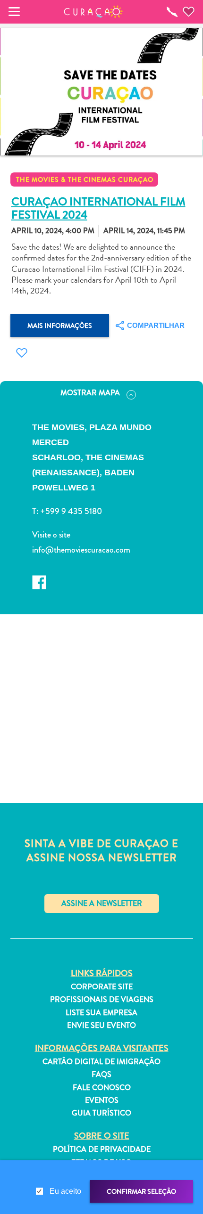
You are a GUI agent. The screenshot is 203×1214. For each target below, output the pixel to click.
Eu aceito (65, 1191)
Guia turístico (101, 1113)
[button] (93, 12)
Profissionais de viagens (101, 999)
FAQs (101, 1074)
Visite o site (51, 535)
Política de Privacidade (102, 1149)
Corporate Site (102, 987)
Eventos (101, 1100)
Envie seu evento (101, 1025)
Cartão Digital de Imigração (101, 1062)
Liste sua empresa (101, 1013)
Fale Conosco (102, 1088)
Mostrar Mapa (90, 392)
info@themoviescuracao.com (81, 550)
